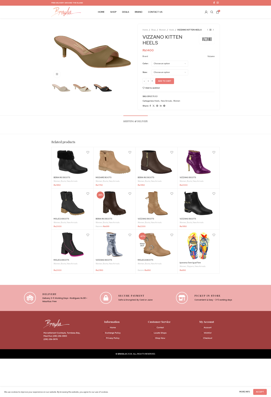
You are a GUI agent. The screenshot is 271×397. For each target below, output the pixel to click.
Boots (63, 181)
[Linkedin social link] (160, 106)
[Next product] (213, 29)
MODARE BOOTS (104, 177)
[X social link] (153, 106)
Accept (260, 392)
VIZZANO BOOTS (188, 177)
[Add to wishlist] (87, 152)
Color (145, 63)
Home (145, 29)
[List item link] (112, 327)
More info (244, 392)
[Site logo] (66, 11)
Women (162, 29)
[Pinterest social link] (157, 106)
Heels (171, 29)
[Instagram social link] (218, 3)
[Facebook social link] (214, 3)
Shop (153, 29)
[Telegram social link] (164, 106)
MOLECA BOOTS (61, 218)
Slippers (190, 266)
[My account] (206, 12)
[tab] (135, 120)
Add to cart (164, 81)
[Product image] (72, 162)
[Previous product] (207, 29)
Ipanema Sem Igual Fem (190, 262)
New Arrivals (166, 101)
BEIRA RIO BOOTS (62, 177)
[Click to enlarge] (57, 74)
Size (145, 72)
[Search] (212, 12)
